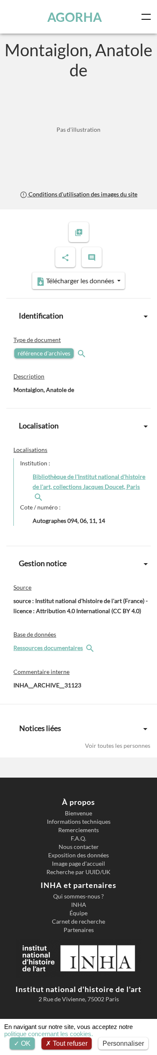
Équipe (78, 913)
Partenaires (79, 930)
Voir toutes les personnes (117, 745)
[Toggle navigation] (148, 17)
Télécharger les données (80, 281)
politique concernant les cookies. (48, 1033)
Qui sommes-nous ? (78, 896)
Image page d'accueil (78, 864)
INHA (78, 905)
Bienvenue (78, 813)
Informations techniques (79, 822)
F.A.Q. (78, 838)
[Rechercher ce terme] (82, 353)
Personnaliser (123, 1043)
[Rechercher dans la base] (91, 647)
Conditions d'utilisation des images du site (82, 194)
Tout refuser (69, 1043)
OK (25, 1043)
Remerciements (78, 830)
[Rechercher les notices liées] (39, 496)
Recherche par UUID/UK (78, 872)
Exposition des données (78, 855)
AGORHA (74, 16)
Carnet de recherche (78, 921)
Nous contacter (79, 847)
